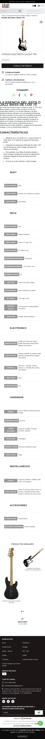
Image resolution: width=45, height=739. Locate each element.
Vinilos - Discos (7, 651)
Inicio (3, 16)
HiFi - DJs (25, 651)
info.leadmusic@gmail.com (14, 686)
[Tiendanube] (22, 719)
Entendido (22, 736)
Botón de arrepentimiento (22, 726)
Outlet (24, 655)
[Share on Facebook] (19, 95)
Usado (4, 655)
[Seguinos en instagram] (3, 701)
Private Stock (6, 647)
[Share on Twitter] (25, 95)
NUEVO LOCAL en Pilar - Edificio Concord (22, 1)
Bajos (28, 16)
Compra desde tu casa (30, 659)
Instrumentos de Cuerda (16, 16)
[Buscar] (19, 11)
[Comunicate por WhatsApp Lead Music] (40, 723)
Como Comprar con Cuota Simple (11, 665)
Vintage (25, 647)
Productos (26, 643)
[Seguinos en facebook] (8, 701)
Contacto (5, 659)
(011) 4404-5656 (10, 682)
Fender (34, 16)
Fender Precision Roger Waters (11, 601)
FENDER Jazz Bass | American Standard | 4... (33, 569)
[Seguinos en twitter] (12, 701)
